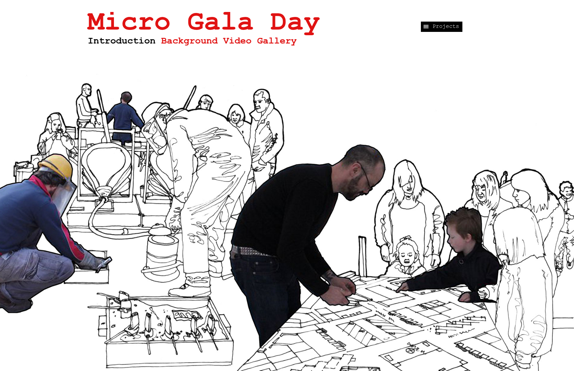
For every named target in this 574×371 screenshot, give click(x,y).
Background (189, 41)
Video (237, 41)
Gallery (277, 41)
